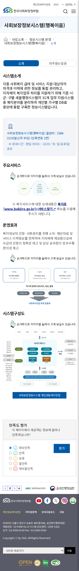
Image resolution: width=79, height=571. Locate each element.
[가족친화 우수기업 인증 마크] (37, 563)
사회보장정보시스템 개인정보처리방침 (39, 395)
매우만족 (24, 448)
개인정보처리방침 (41, 4)
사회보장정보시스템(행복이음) (24, 43)
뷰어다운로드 (48, 512)
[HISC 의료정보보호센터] (35, 488)
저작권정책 (31, 512)
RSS (62, 512)
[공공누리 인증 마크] (25, 563)
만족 (22, 453)
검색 (65, 11)
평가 (62, 448)
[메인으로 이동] (17, 499)
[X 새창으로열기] (56, 500)
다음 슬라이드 (14, 488)
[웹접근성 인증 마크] (56, 563)
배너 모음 (19, 488)
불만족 (23, 463)
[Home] (7, 39)
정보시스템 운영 (40, 39)
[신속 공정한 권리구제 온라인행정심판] (62, 488)
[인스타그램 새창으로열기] (64, 500)
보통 (22, 458)
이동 (69, 551)
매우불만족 (26, 468)
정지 (9, 488)
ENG (56, 4)
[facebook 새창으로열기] (47, 500)
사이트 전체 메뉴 (73, 11)
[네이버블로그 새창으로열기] (73, 500)
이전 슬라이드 (5, 488)
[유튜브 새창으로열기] (39, 500)
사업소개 (18, 39)
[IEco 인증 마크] (46, 563)
